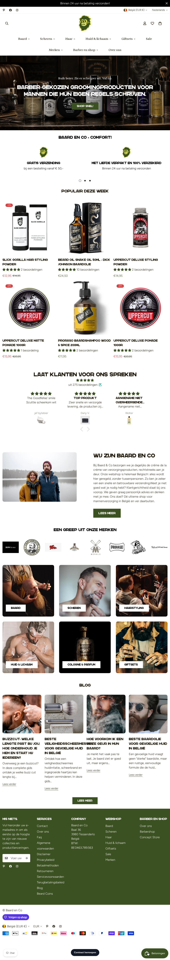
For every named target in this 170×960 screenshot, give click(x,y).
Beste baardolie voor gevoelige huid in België (148, 743)
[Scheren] (85, 591)
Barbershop (147, 831)
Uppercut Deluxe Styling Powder (136, 262)
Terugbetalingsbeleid (50, 882)
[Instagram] (17, 10)
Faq (39, 837)
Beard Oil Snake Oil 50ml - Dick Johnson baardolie (84, 262)
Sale (149, 39)
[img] (85, 380)
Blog (40, 888)
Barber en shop (84, 50)
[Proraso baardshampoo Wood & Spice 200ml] (85, 308)
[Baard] (28, 591)
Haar (68, 39)
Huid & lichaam (97, 39)
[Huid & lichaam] (28, 647)
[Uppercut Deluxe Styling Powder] (141, 228)
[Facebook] (10, 10)
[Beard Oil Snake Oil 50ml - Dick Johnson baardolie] (85, 228)
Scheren (46, 39)
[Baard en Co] (85, 23)
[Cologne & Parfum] (85, 647)
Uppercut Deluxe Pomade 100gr (136, 343)
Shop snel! (85, 106)
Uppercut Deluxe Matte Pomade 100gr (23, 343)
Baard (22, 39)
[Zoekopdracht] (6, 23)
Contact (42, 826)
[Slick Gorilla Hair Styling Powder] (29, 228)
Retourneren (45, 871)
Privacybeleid (45, 860)
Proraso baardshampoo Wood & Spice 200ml (84, 343)
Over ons (115, 50)
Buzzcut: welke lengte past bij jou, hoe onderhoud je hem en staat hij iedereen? (21, 748)
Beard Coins (45, 893)
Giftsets (127, 39)
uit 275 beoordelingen (82, 385)
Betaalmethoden (48, 865)
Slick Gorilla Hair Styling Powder (25, 262)
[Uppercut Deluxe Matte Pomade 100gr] (29, 308)
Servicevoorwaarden (50, 877)
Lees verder (9, 784)
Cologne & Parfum (81, 664)
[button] (160, 23)
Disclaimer (43, 854)
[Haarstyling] (142, 591)
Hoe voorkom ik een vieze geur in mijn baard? (105, 743)
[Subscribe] (26, 858)
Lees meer (107, 513)
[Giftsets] (142, 647)
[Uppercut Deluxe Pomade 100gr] (141, 308)
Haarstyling (134, 608)
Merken (54, 50)
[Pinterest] (3, 10)
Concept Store (150, 837)
